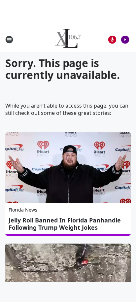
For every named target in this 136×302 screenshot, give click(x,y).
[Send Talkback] (112, 40)
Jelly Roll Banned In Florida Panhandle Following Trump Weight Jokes (65, 224)
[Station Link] (68, 39)
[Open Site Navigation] (9, 40)
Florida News (23, 210)
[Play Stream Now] (125, 40)
